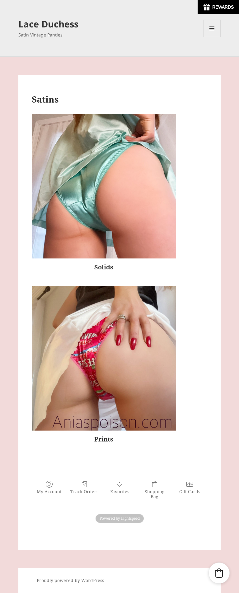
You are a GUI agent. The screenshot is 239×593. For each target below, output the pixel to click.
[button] (219, 573)
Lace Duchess (48, 24)
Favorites (119, 491)
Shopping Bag (155, 494)
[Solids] (104, 186)
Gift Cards (189, 491)
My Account (49, 491)
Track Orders (84, 491)
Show (218, 7)
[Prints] (104, 358)
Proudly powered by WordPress (70, 580)
